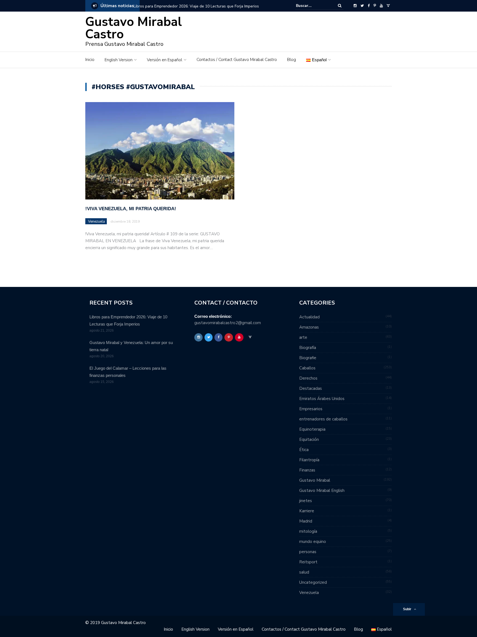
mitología (308, 531)
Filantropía (309, 460)
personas (307, 552)
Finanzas (307, 470)
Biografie (307, 358)
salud (304, 572)
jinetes (305, 500)
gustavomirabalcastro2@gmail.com (227, 323)
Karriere (306, 511)
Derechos (308, 378)
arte (303, 337)
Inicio (89, 59)
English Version (118, 60)
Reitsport (308, 562)
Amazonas (309, 327)
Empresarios (310, 409)
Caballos (307, 368)
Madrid (305, 521)
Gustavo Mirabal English (321, 490)
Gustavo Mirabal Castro (133, 28)
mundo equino (312, 541)
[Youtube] (381, 6)
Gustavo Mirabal (314, 480)
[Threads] (388, 6)
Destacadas (310, 388)
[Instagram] (355, 6)
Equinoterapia (312, 429)
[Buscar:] (312, 5)
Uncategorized (313, 582)
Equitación (309, 439)
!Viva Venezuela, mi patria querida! (130, 208)
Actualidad (309, 317)
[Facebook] (369, 6)
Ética (304, 449)
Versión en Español (164, 60)
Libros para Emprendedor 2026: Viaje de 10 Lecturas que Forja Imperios (196, 6)
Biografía (307, 347)
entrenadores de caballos (323, 419)
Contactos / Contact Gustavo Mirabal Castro (237, 59)
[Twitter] (362, 6)
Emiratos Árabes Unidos (321, 398)
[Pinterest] (375, 6)
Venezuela (96, 221)
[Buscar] (339, 5)
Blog (291, 59)
